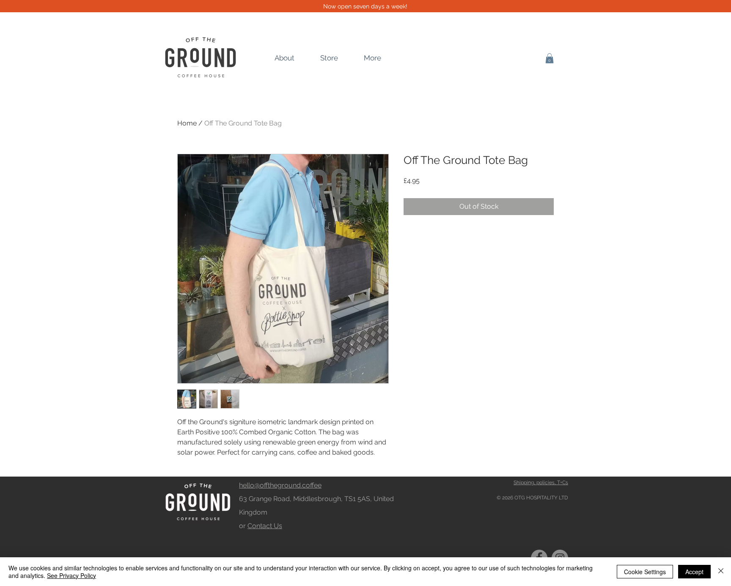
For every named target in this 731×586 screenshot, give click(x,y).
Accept (694, 571)
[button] (549, 58)
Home (187, 123)
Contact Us (264, 526)
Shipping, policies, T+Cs (541, 482)
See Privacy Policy (71, 575)
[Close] (721, 571)
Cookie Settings (645, 571)
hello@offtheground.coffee (280, 485)
